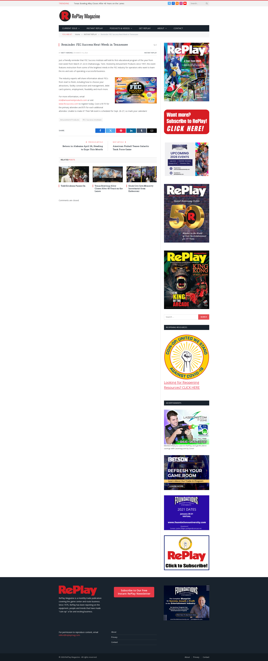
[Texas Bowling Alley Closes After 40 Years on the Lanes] (108, 174)
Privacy (114, 637)
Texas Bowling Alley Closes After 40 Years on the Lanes (99, 3)
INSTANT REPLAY (95, 28)
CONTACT (178, 28)
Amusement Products (69, 119)
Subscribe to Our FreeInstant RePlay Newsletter (134, 592)
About (113, 632)
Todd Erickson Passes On (73, 186)
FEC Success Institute (92, 119)
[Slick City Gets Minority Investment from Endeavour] (141, 174)
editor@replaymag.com (69, 635)
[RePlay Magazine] (80, 15)
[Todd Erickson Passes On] (74, 174)
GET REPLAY (144, 28)
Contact (114, 642)
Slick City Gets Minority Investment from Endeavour (140, 188)
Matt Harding (67, 53)
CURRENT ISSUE (69, 28)
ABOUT (160, 28)
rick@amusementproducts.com (73, 100)
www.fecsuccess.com (68, 103)
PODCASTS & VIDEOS (120, 28)
